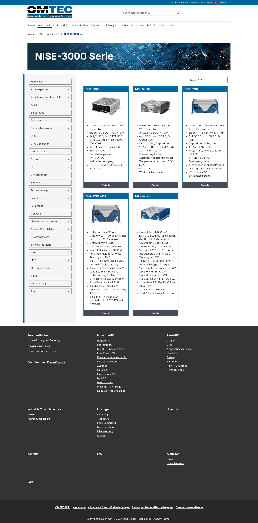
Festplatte (36, 198)
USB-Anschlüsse (40, 268)
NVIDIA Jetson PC (107, 361)
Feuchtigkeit (37, 205)
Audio (34, 104)
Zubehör (102, 365)
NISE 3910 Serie (96, 195)
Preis (34, 291)
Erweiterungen (39, 174)
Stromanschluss (40, 236)
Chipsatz (36, 159)
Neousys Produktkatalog (111, 390)
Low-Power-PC (106, 353)
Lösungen (103, 409)
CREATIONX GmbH (160, 518)
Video (34, 275)
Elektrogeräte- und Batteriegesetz (152, 507)
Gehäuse (36, 213)
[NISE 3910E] (205, 107)
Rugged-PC (103, 340)
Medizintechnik (105, 427)
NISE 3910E (192, 89)
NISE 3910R (142, 195)
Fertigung (102, 414)
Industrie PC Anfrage (109, 386)
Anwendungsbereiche (179, 348)
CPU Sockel (38, 151)
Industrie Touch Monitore (44, 409)
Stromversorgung (41, 244)
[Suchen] (177, 13)
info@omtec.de (179, 2)
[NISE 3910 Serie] (106, 214)
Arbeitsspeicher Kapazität (45, 97)
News (170, 459)
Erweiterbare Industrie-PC (112, 357)
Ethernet (36, 182)
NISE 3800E (93, 89)
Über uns (173, 409)
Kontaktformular (56, 362)
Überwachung (105, 431)
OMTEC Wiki (62, 507)
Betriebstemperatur (42, 128)
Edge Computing (106, 422)
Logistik (101, 435)
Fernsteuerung (39, 190)
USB (33, 260)
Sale (30, 481)
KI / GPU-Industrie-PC (110, 348)
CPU (33, 135)
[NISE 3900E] (155, 107)
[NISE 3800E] (106, 107)
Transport (103, 418)
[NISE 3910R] (155, 214)
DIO (33, 167)
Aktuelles (173, 453)
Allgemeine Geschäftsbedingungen (109, 507)
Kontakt (32, 453)
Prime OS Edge (175, 369)
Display (171, 357)
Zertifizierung (38, 283)
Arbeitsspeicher (40, 89)
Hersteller (36, 81)
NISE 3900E (143, 89)
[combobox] (148, 13)
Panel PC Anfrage (177, 365)
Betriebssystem (39, 120)
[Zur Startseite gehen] (49, 12)
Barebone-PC (105, 382)
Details (106, 185)
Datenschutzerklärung (189, 507)
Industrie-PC (105, 335)
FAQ (99, 453)
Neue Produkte (175, 463)
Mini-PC (101, 378)
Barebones (173, 361)
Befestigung (37, 112)
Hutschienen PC (106, 374)
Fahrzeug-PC (104, 344)
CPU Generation (40, 143)
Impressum (79, 507)
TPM (33, 252)
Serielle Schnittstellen (43, 229)
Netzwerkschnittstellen (44, 221)
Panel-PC (173, 335)
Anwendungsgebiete (38, 418)
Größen (171, 340)
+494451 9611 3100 (201, 2)
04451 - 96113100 (39, 346)
